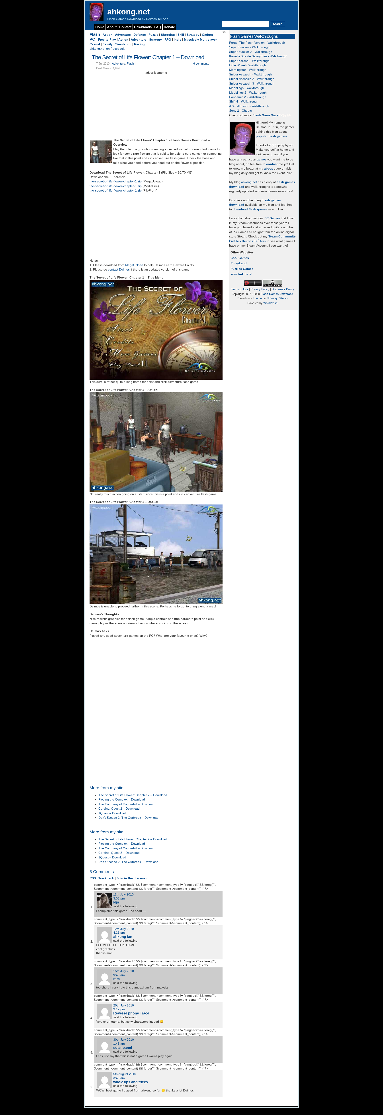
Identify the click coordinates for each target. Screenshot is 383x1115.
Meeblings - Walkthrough (246, 88)
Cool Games (240, 258)
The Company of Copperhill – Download (126, 804)
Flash (95, 34)
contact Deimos (119, 269)
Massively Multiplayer (200, 39)
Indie (177, 39)
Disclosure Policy (283, 289)
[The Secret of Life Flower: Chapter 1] (101, 161)
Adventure (123, 34)
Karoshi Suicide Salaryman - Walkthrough (258, 56)
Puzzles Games (242, 269)
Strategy (193, 34)
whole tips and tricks (130, 1082)
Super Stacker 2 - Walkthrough (250, 51)
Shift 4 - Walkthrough (243, 101)
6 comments (201, 63)
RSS (93, 878)
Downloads (143, 27)
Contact (125, 27)
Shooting (168, 34)
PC (92, 39)
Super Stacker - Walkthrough (249, 47)
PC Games (272, 218)
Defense (139, 34)
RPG (167, 39)
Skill (181, 34)
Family (108, 44)
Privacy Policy (260, 289)
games (261, 159)
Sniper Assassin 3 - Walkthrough (251, 83)
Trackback (106, 878)
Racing (139, 44)
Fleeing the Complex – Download (121, 799)
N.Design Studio (277, 298)
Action (108, 34)
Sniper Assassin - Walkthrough (250, 74)
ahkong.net (128, 11)
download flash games (250, 209)
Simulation (123, 44)
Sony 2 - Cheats (240, 110)
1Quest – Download (112, 813)
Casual (95, 44)
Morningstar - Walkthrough (247, 69)
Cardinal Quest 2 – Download (119, 808)
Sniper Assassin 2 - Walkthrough (251, 79)
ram (116, 979)
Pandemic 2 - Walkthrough (247, 97)
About (112, 27)
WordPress (270, 303)
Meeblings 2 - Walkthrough (248, 92)
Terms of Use (239, 289)
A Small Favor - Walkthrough (249, 106)
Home (99, 27)
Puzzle (153, 34)
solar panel (122, 1048)
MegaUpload (134, 265)
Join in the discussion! (134, 878)
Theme (257, 298)
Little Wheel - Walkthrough (247, 65)
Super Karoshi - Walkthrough (249, 61)
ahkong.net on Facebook (107, 48)
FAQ (157, 27)
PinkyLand (239, 263)
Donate (169, 27)
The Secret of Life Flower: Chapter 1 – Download (148, 57)
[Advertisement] (156, 106)
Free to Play (107, 39)
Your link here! (241, 274)
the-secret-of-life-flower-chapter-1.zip (116, 181)
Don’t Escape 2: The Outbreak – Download (128, 817)
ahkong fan (122, 937)
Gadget (207, 34)
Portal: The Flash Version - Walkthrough (257, 42)
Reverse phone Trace (131, 1013)
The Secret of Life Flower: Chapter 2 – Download (132, 795)
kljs (116, 902)
